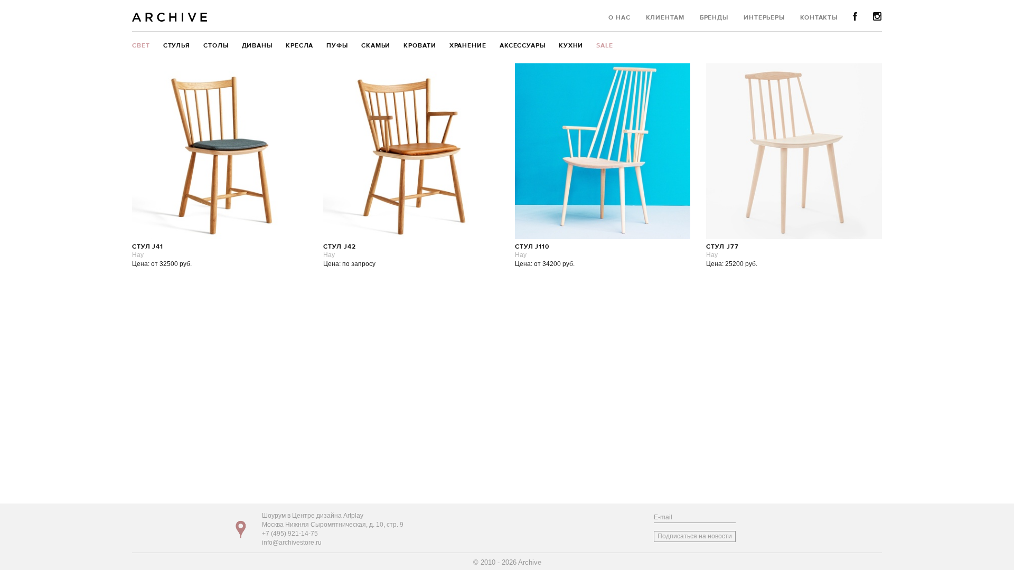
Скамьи (375, 46)
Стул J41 (147, 247)
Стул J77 (722, 247)
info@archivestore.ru (292, 542)
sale (604, 46)
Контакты (819, 18)
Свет (141, 46)
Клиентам (665, 18)
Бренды (714, 18)
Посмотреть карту (241, 529)
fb (855, 16)
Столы (216, 46)
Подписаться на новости (695, 536)
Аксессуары (523, 46)
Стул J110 (532, 247)
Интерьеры (764, 18)
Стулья (176, 46)
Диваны (257, 46)
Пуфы (337, 46)
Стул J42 (339, 247)
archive (170, 17)
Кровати (419, 46)
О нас (619, 18)
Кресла (299, 46)
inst (877, 16)
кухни (571, 46)
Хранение (467, 46)
